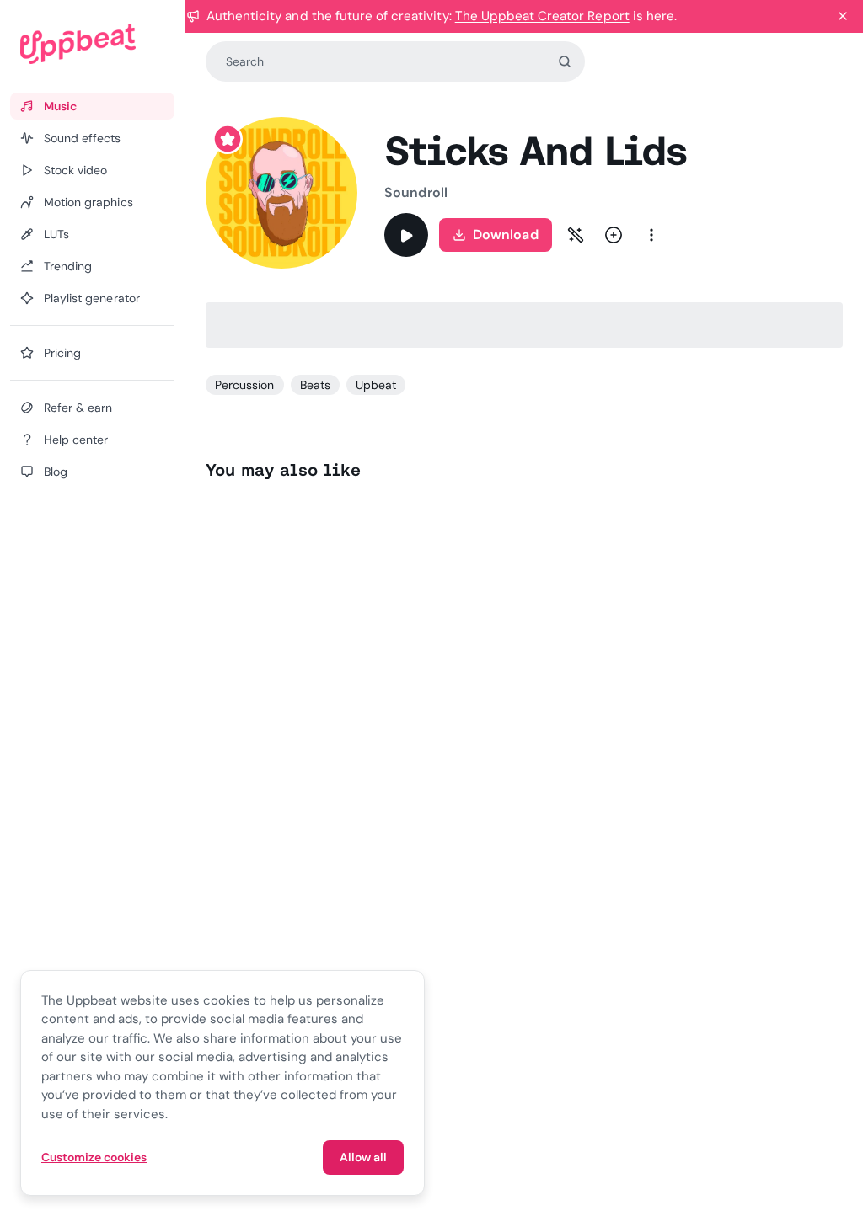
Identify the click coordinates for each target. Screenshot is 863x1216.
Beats (315, 384)
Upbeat (376, 384)
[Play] (406, 235)
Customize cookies (94, 1157)
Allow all (363, 1157)
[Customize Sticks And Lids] (575, 234)
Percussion (244, 384)
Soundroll (416, 192)
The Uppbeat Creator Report (542, 16)
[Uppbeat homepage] (92, 44)
